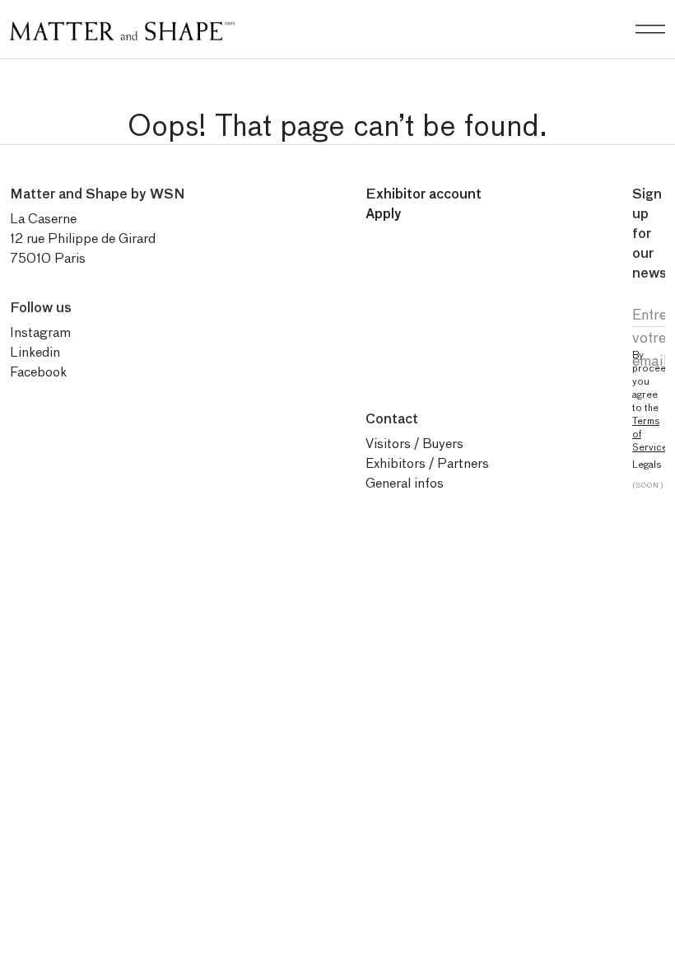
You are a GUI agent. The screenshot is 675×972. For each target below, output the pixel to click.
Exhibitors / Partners (427, 463)
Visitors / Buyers (414, 443)
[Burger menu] (650, 29)
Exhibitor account (423, 194)
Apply (383, 213)
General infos (404, 483)
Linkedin (35, 352)
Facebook (38, 371)
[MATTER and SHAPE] (122, 27)
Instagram (40, 332)
